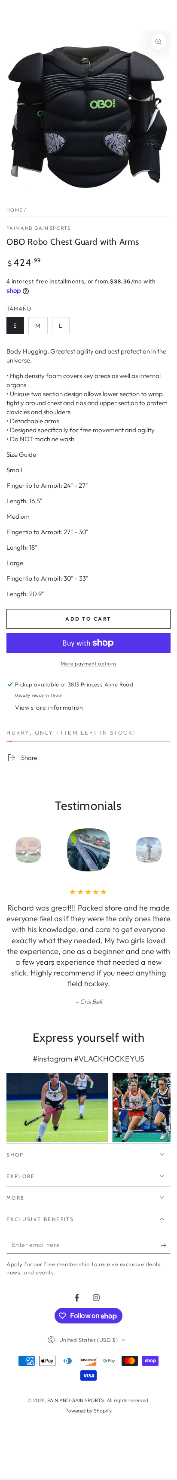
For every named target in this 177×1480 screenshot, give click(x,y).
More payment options (89, 663)
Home (14, 210)
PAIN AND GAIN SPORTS (38, 228)
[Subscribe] (166, 1245)
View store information (49, 707)
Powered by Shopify (88, 1410)
